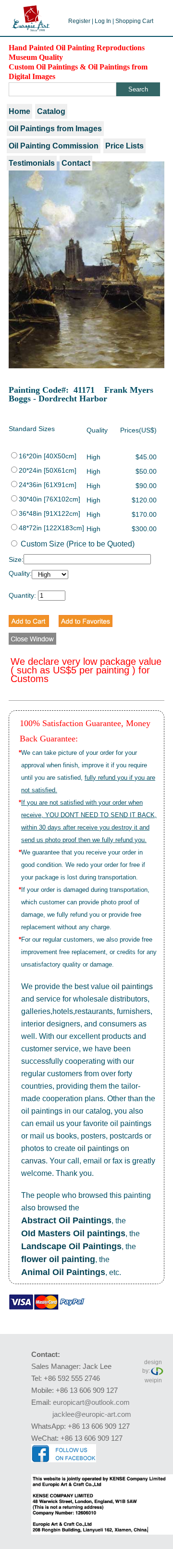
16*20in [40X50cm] (47, 456)
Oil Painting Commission (54, 146)
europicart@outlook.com (91, 1402)
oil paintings (132, 986)
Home (19, 111)
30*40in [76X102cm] (49, 499)
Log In (103, 21)
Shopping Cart (134, 21)
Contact (76, 163)
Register (79, 21)
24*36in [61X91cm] (47, 485)
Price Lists (124, 146)
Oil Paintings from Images (55, 129)
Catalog (51, 111)
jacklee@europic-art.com (91, 1414)
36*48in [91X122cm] (49, 513)
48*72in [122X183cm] (51, 528)
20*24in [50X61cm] (47, 470)
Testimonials (32, 163)
